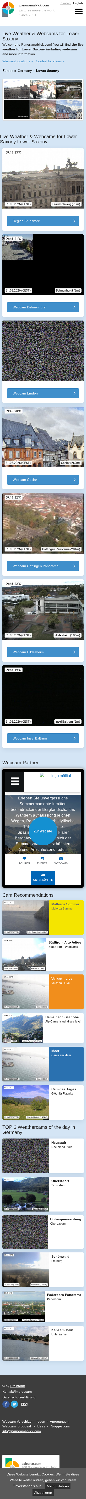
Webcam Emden (25, 393)
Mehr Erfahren (58, 1486)
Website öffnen (43, 831)
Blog (24, 1404)
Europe (7, 71)
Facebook (6, 1404)
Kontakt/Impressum (17, 1391)
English (78, 3)
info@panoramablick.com (21, 1431)
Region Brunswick (26, 221)
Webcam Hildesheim (28, 652)
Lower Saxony (47, 71)
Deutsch (65, 3)
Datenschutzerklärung (19, 1397)
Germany (25, 71)
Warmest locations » (17, 61)
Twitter (14, 1404)
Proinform (17, 1386)
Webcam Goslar (25, 480)
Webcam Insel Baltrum (30, 738)
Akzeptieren (43, 1492)
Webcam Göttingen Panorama (36, 566)
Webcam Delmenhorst (29, 307)
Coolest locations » (50, 61)
